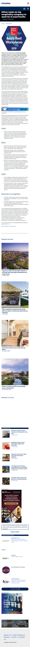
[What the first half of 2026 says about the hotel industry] (6, 457)
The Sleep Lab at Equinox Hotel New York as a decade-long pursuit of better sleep (19, 467)
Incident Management (21, 580)
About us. (7, 635)
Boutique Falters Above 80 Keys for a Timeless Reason (19, 478)
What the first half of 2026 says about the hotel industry (18, 455)
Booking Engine (14, 539)
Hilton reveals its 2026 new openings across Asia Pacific (13, 387)
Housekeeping (14, 580)
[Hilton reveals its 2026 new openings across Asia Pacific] (15, 371)
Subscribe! (15, 532)
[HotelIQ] (6, 558)
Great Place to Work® (8, 226)
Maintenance (13, 581)
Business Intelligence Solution (17, 556)
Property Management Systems (17, 540)
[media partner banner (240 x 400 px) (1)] (12, 522)
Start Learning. (18, 635)
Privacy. (7, 637)
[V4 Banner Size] (15, 110)
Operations (19, 581)
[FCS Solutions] (6, 581)
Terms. (14, 637)
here (8, 224)
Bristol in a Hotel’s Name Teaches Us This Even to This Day (19, 432)
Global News (9, 23)
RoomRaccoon (15, 538)
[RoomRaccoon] (6, 541)
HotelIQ (13, 555)
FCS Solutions (15, 579)
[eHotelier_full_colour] (6, 3)
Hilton (3, 52)
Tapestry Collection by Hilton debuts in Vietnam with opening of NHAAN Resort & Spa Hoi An (14, 272)
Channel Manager (21, 539)
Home (3, 23)
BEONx (4, 549)
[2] (12, 613)
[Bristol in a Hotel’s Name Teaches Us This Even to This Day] (6, 434)
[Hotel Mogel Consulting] (6, 570)
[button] (28, 3)
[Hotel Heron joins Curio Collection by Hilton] (15, 333)
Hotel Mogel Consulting (18, 567)
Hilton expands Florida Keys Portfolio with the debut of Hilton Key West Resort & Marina (15, 310)
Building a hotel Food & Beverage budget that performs (17, 444)
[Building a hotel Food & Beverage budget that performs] (6, 445)
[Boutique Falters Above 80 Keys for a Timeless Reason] (6, 481)
